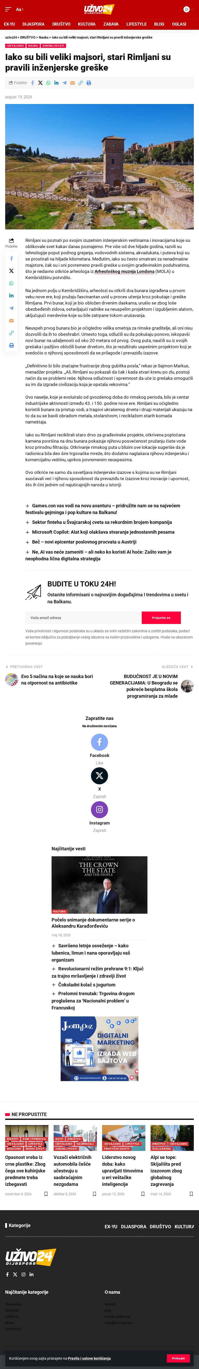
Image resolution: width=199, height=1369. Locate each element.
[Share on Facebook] (32, 83)
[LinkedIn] (31, 1274)
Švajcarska (161, 1148)
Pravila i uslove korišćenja (89, 1358)
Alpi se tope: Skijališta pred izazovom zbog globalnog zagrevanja (166, 1171)
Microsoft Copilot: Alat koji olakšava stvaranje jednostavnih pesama (103, 532)
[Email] (72, 83)
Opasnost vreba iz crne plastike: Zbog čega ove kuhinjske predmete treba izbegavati (25, 1171)
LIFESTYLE (35, 1143)
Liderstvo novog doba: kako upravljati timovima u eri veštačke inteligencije (122, 1171)
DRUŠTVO (74, 1138)
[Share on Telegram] (64, 83)
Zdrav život (35, 1148)
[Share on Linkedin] (56, 83)
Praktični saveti (117, 1148)
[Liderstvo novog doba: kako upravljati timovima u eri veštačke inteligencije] (123, 1138)
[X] (99, 783)
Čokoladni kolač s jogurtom (87, 984)
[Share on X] (40, 83)
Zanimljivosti (53, 45)
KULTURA (59, 911)
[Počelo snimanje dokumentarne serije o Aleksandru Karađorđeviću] (99, 885)
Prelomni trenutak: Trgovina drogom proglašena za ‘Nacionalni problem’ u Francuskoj (93, 1000)
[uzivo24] (99, 9)
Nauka (33, 45)
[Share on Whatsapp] (48, 83)
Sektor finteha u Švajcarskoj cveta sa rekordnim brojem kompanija (102, 522)
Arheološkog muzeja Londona (124, 271)
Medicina (14, 1148)
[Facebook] (99, 750)
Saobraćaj (85, 1143)
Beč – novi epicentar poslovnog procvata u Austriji (84, 542)
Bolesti (12, 1138)
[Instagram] (99, 817)
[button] (178, 1358)
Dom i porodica (34, 1138)
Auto (59, 1138)
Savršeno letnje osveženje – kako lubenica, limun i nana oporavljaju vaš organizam (91, 953)
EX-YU (111, 1226)
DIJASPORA (133, 1226)
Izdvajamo (15, 45)
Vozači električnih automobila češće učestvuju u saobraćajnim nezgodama (72, 1171)
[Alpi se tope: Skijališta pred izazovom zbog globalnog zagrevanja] (172, 1138)
